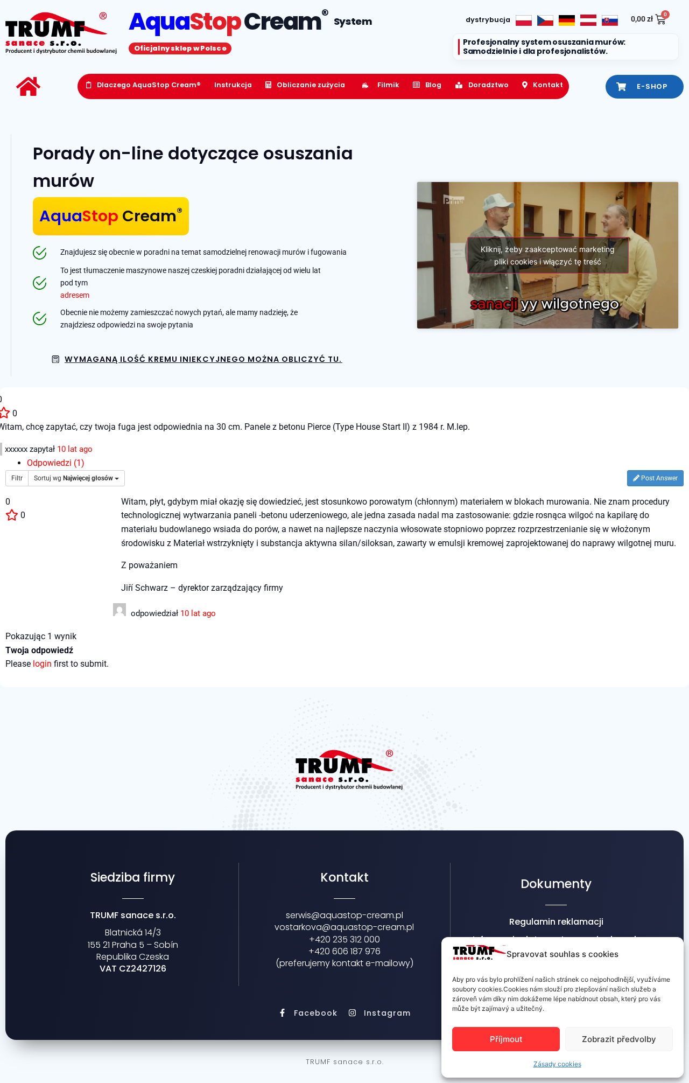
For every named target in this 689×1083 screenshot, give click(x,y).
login (42, 664)
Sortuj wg (73, 478)
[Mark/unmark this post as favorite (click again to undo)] (11, 515)
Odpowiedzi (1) (56, 463)
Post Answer (658, 478)
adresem (74, 295)
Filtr (17, 478)
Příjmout (506, 1039)
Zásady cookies (557, 1064)
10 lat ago (75, 449)
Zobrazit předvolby (619, 1039)
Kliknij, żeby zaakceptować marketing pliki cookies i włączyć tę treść (548, 255)
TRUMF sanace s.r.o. (345, 1061)
